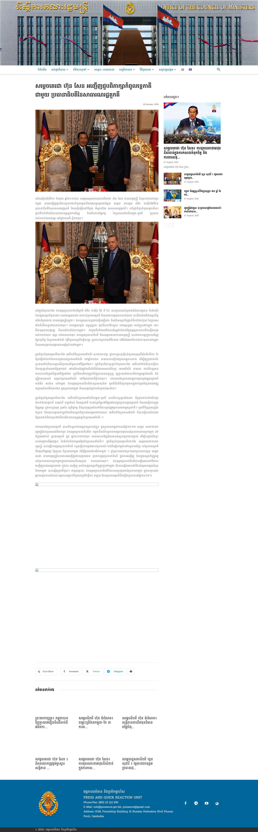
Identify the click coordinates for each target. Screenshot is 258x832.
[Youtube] (206, 803)
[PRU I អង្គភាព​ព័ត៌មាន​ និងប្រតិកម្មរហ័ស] (129, 32)
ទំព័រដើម (42, 69)
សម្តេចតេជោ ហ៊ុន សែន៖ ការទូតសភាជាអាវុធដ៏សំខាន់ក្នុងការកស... (96, 763)
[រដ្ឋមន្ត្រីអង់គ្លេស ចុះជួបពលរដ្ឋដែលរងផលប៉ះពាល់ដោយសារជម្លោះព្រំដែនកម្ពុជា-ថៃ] (172, 212)
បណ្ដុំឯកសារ (125, 69)
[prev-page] (166, 225)
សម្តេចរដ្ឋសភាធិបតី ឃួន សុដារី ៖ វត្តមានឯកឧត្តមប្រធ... (203, 176)
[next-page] (171, 225)
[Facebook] (185, 803)
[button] (218, 70)
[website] (217, 803)
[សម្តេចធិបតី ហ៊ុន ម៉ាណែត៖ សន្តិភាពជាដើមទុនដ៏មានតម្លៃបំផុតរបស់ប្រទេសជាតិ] (140, 705)
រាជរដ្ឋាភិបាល (58, 69)
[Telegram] (196, 803)
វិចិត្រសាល (145, 69)
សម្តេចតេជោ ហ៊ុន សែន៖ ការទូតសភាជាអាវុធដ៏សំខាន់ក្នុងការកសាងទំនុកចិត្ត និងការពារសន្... (192, 153)
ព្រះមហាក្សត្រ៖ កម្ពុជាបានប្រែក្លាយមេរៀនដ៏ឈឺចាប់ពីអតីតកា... (51, 722)
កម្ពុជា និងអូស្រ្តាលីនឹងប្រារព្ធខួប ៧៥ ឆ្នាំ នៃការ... (202, 193)
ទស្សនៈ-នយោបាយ (104, 69)
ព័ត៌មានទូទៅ (79, 69)
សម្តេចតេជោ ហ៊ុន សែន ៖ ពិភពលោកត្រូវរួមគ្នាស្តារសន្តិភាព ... (51, 763)
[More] (131, 671)
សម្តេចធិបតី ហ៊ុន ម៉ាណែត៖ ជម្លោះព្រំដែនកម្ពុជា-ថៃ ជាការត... (96, 722)
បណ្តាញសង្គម (166, 69)
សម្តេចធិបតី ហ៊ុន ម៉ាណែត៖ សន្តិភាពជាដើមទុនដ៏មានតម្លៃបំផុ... (139, 722)
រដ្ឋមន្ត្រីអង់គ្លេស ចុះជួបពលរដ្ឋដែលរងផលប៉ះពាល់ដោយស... (202, 210)
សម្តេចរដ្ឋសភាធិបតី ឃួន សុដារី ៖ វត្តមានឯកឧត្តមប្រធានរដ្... (137, 763)
